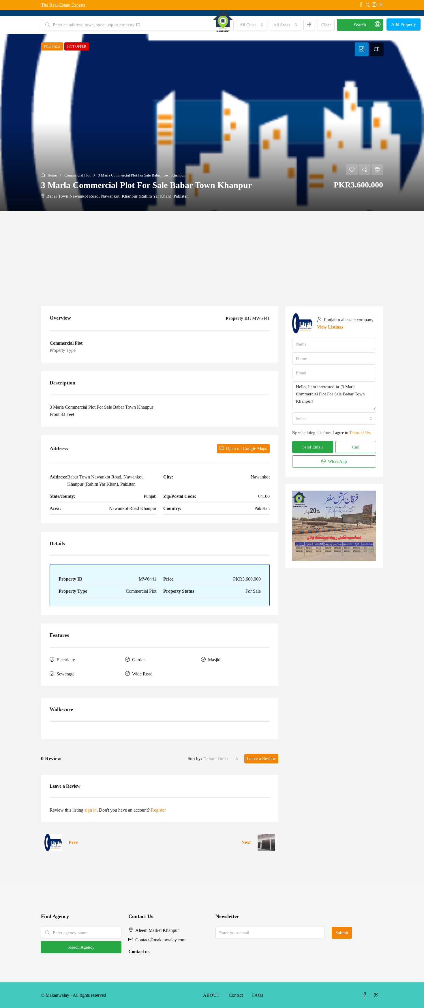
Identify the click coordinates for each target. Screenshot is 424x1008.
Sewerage (65, 673)
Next (246, 842)
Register (158, 810)
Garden (139, 659)
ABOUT (211, 995)
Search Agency (81, 947)
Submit (341, 932)
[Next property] (266, 842)
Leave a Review (261, 758)
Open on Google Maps (246, 448)
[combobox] (220, 759)
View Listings (330, 326)
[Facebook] (365, 995)
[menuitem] (378, 24)
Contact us (138, 951)
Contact (236, 995)
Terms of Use (360, 433)
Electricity (66, 659)
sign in (91, 810)
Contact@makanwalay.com (160, 939)
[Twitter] (377, 995)
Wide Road (142, 673)
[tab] (362, 49)
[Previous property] (53, 842)
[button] (212, 122)
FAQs (257, 995)
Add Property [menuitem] (403, 24)
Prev (73, 842)
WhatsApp (337, 461)
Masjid (214, 659)
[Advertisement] (212, 254)
